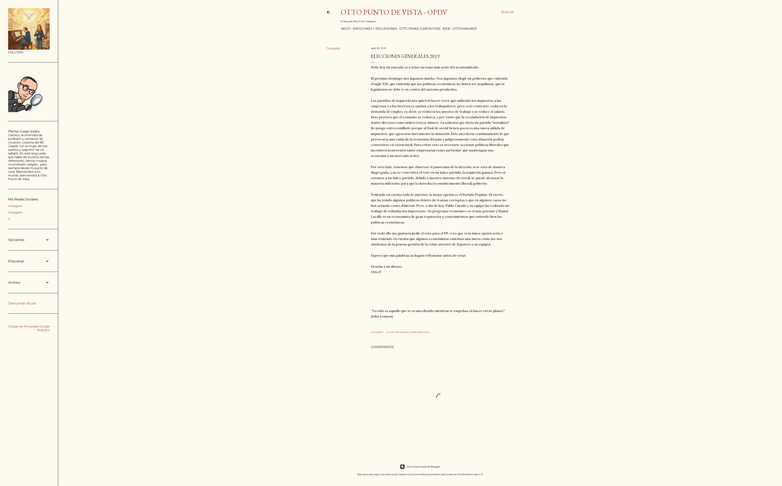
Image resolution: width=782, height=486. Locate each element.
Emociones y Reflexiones (375, 29)
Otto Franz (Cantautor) (419, 29)
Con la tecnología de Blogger (423, 466)
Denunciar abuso (22, 303)
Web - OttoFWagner (460, 29)
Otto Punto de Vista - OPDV (394, 12)
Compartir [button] (333, 48)
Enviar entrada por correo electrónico (408, 332)
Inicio (346, 29)
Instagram (15, 206)
